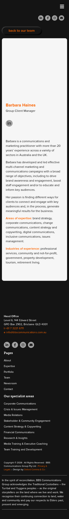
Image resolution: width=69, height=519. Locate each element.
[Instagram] (54, 18)
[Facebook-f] (47, 18)
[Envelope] (61, 18)
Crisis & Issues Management (20, 409)
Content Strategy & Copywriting (22, 426)
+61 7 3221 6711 (14, 328)
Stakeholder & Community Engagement (27, 420)
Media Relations (13, 415)
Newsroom (10, 383)
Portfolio (9, 372)
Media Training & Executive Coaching (26, 443)
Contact (8, 389)
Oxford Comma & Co (34, 469)
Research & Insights (16, 438)
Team (7, 377)
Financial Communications (19, 432)
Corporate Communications (20, 403)
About (7, 360)
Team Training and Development (23, 449)
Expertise (9, 366)
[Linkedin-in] (41, 18)
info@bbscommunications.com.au (26, 332)
